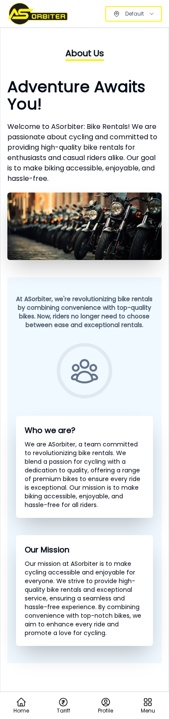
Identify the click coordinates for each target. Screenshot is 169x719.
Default (134, 13)
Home (21, 710)
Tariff (63, 710)
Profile (105, 710)
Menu (148, 710)
